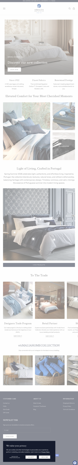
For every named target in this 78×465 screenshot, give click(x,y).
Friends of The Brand (39, 406)
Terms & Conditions (69, 409)
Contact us (6, 403)
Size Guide (6, 409)
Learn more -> (18, 336)
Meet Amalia (37, 403)
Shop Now (14, 69)
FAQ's (4, 406)
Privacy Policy (67, 406)
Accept (31, 457)
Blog (34, 409)
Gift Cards (6, 412)
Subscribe (10, 436)
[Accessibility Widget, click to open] (75, 463)
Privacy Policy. (45, 452)
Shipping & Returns (69, 403)
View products (39, 265)
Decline (45, 457)
